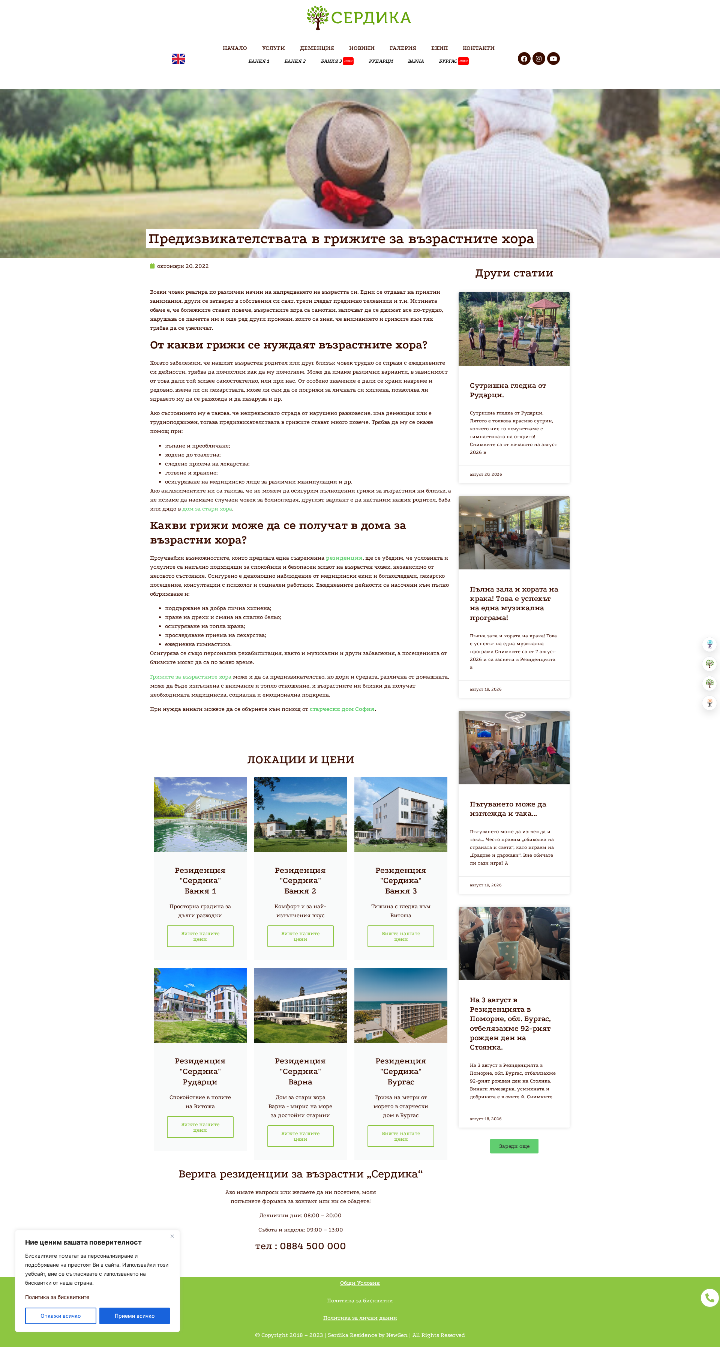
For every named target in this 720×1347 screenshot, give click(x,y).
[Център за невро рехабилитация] (709, 702)
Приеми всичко (134, 1315)
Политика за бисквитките (57, 1297)
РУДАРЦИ (381, 61)
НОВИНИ (362, 48)
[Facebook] (524, 58)
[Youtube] (553, 58)
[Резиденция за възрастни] (709, 663)
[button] (514, 1146)
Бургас (453, 61)
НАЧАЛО (235, 48)
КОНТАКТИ (479, 48)
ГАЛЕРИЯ (403, 48)
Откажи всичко (60, 1315)
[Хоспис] (709, 683)
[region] (97, 1281)
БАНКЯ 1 (258, 61)
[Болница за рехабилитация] (709, 644)
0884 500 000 (313, 1246)
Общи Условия (360, 1282)
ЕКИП (439, 48)
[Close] (172, 1236)
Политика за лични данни (360, 1317)
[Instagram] (538, 58)
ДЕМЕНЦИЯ (317, 48)
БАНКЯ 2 (295, 61)
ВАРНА (416, 61)
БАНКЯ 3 (336, 61)
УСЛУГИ (273, 48)
